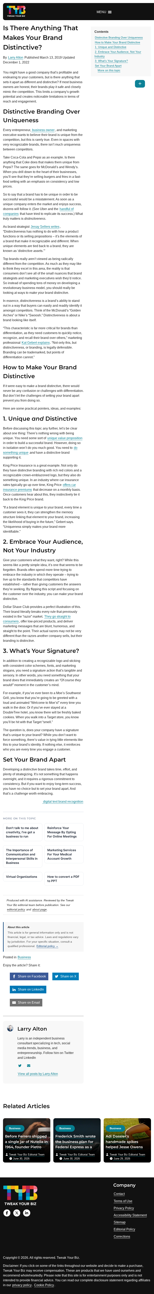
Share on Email (28, 1002)
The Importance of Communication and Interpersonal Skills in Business (21, 856)
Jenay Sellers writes (45, 226)
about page (39, 909)
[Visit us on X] (17, 1213)
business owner (43, 130)
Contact (119, 1194)
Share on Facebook (31, 976)
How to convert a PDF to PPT (63, 879)
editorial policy (16, 909)
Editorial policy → (47, 946)
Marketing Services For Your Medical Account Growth (61, 854)
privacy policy (22, 1285)
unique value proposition (64, 438)
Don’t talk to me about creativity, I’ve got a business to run (22, 832)
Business (24, 957)
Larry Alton (15, 57)
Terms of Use (123, 1201)
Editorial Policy (124, 1229)
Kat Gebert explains (36, 342)
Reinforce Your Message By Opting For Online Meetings (62, 832)
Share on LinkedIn (30, 989)
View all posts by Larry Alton (38, 1074)
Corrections (122, 1236)
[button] (101, 12)
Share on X (68, 976)
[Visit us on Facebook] (7, 1213)
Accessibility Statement (130, 1215)
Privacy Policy (124, 1208)
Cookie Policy (44, 1285)
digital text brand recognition (62, 801)
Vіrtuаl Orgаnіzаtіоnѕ (21, 877)
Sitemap (120, 1222)
